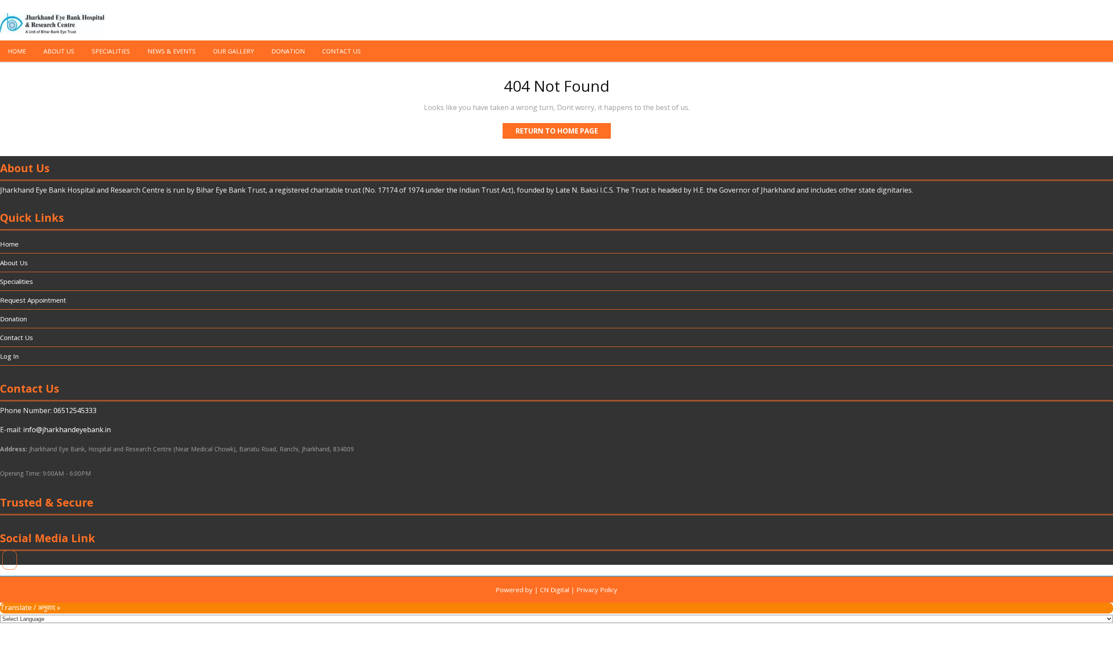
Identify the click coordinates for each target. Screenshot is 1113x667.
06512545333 (75, 410)
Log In (9, 356)
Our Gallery (233, 51)
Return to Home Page (563, 132)
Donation (288, 51)
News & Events (171, 51)
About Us (58, 51)
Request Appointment (33, 300)
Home (17, 51)
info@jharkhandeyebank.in (67, 429)
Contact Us (341, 51)
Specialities (111, 51)
